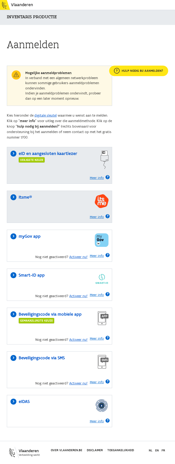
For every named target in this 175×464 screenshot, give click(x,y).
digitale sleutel (45, 115)
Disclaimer (95, 450)
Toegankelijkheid (120, 450)
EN (157, 451)
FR (163, 451)
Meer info (97, 178)
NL (150, 451)
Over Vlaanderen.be (66, 450)
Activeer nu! (78, 257)
